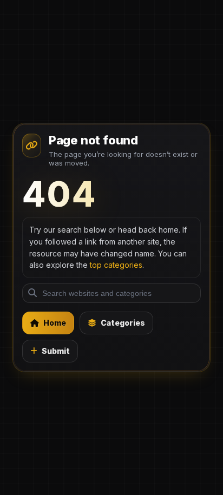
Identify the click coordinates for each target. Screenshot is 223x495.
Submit (56, 350)
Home (54, 322)
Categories (123, 322)
